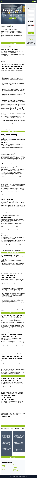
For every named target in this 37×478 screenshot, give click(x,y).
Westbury (3, 469)
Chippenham (15, 467)
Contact (34, 1)
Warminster (3, 466)
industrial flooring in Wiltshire (10, 138)
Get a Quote (12, 18)
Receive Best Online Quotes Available (13, 252)
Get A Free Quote (12, 457)
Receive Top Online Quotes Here (13, 312)
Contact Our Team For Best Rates (13, 131)
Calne (14, 466)
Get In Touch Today (13, 43)
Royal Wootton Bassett (16, 470)
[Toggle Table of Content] (9, 46)
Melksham (14, 464)
